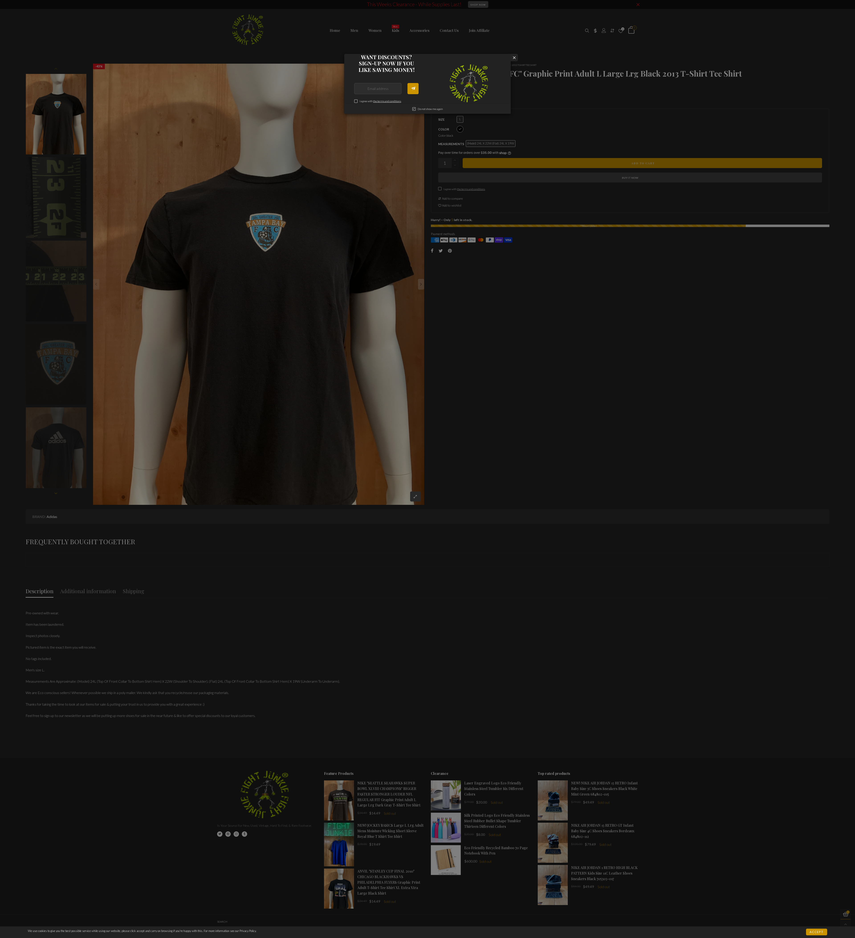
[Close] (514, 57)
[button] (413, 88)
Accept (817, 932)
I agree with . (380, 101)
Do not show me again (430, 109)
